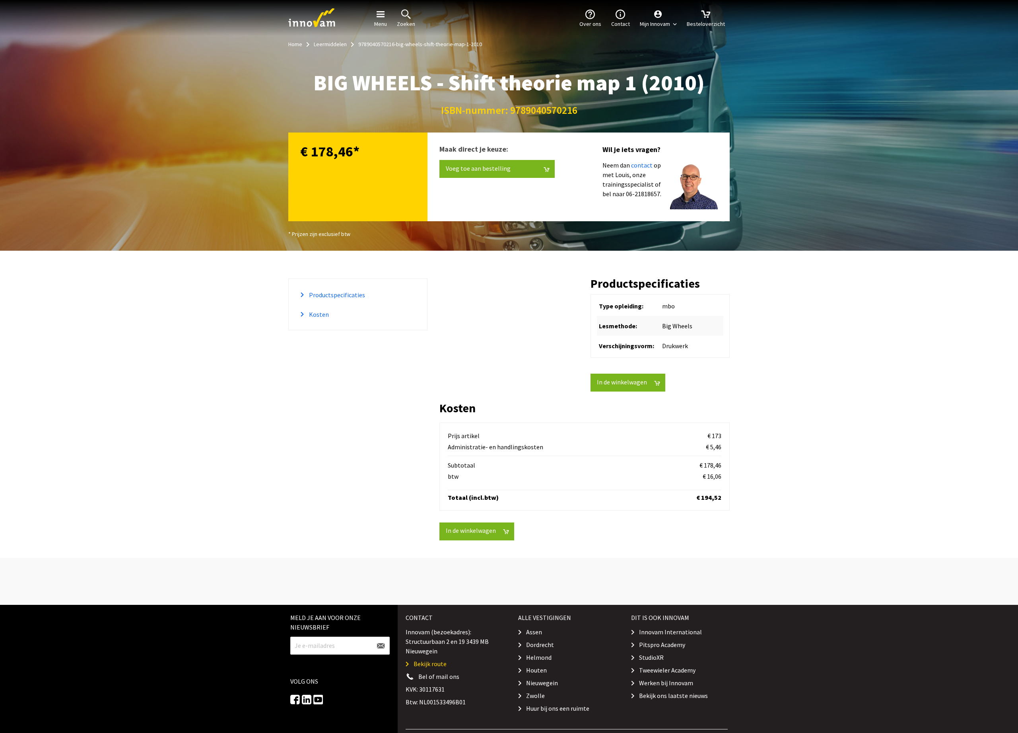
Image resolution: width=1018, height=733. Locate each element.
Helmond (539, 657)
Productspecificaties (336, 295)
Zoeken (406, 23)
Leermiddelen (330, 44)
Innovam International (670, 632)
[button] (658, 18)
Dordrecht (540, 645)
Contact (620, 23)
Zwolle (535, 696)
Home (295, 44)
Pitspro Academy (662, 645)
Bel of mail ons (438, 676)
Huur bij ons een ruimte (557, 708)
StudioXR (651, 657)
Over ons (590, 23)
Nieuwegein (542, 683)
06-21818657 (643, 194)
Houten (536, 670)
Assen (534, 632)
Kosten (318, 314)
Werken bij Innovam (666, 683)
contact (642, 165)
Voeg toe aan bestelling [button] (491, 15)
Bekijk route (430, 664)
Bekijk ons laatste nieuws (673, 696)
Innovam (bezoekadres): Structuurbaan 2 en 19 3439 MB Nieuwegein (447, 641)
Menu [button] (380, 23)
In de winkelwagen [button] (622, 382)
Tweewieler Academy (667, 670)
